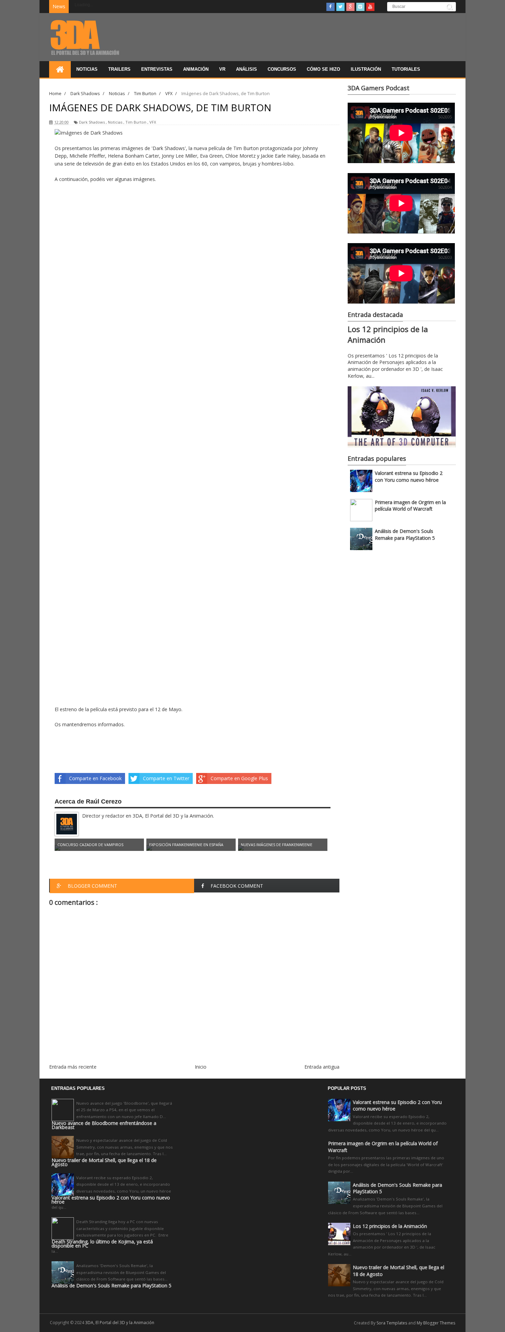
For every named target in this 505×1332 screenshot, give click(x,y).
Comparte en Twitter (166, 778)
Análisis (246, 69)
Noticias (87, 69)
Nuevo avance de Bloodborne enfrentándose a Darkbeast (104, 1125)
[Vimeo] (360, 7)
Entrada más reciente (73, 1066)
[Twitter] (340, 7)
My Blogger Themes (436, 1323)
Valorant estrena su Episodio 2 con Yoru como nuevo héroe (408, 476)
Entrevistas (156, 69)
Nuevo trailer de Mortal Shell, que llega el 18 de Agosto (104, 1162)
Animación (196, 69)
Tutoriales (406, 69)
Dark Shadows (92, 122)
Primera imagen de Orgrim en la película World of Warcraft (410, 505)
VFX (152, 122)
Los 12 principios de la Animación (390, 1226)
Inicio (200, 1066)
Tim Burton (135, 122)
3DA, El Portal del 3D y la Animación (119, 1322)
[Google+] (350, 7)
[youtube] (370, 7)
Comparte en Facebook (95, 778)
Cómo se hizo (323, 69)
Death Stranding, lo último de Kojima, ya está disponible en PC (102, 1244)
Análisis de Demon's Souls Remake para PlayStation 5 (405, 534)
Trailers (119, 69)
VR (222, 69)
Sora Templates (392, 1323)
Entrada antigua (321, 1066)
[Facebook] (330, 7)
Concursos (282, 69)
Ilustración (366, 69)
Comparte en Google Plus (239, 778)
